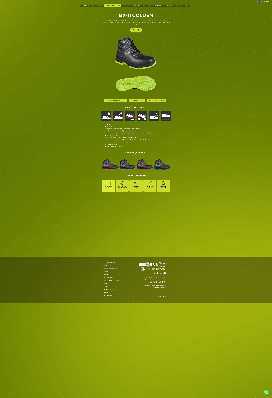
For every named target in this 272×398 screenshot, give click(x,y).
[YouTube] (164, 273)
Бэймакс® (130, 301)
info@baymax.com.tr (150, 277)
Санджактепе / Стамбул (159, 287)
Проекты (106, 286)
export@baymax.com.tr (151, 279)
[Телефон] (164, 282)
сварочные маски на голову (111, 280)
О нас (105, 265)
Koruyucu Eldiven (108, 277)
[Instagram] (154, 273)
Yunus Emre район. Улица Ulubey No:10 (155, 285)
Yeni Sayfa (106, 274)
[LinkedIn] (161, 273)
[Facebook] (157, 273)
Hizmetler (106, 283)
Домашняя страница (109, 262)
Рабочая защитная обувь (110, 268)
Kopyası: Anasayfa (109, 289)
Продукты (106, 271)
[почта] (164, 277)
